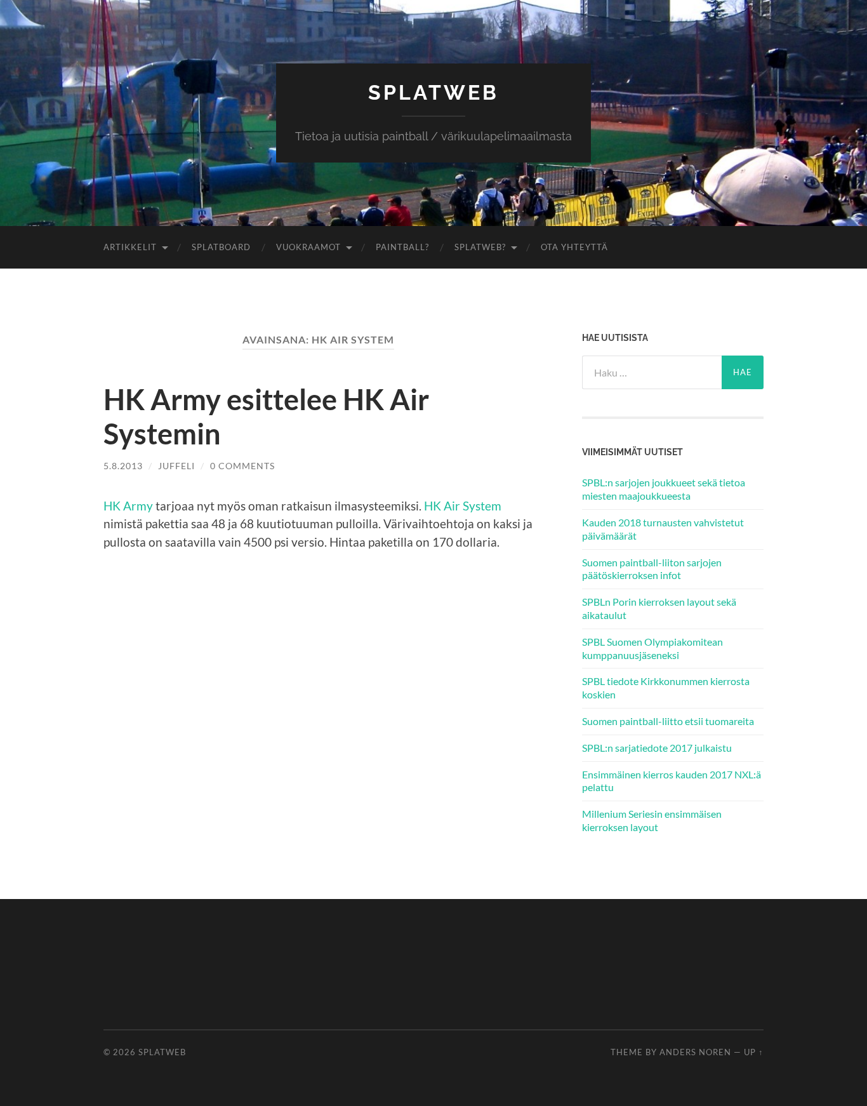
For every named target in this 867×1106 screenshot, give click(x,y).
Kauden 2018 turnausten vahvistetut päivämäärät (663, 529)
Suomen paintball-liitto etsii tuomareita (668, 721)
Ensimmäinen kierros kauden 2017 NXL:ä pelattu (671, 781)
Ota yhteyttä (574, 247)
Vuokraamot (308, 247)
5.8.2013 (123, 465)
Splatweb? (480, 247)
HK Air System (462, 505)
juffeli (176, 465)
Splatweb (433, 92)
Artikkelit (130, 247)
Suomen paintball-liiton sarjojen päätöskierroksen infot (652, 569)
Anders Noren (695, 1052)
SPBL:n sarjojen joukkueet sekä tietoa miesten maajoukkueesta (663, 489)
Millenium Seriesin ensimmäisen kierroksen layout (652, 820)
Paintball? (402, 247)
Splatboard (221, 247)
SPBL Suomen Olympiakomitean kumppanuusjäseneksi (652, 648)
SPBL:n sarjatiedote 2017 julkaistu (657, 748)
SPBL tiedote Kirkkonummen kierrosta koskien (666, 687)
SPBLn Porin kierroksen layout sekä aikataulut (659, 608)
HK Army (128, 505)
